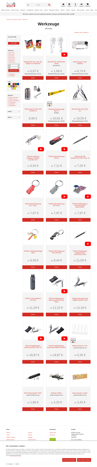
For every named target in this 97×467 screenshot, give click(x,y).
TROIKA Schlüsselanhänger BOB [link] (33, 252)
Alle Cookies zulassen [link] (84, 460)
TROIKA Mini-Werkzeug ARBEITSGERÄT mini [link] (80, 299)
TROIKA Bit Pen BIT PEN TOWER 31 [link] (33, 110)
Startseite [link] (8, 19)
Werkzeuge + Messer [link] (54, 10)
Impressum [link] (52, 435)
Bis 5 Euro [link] (11, 55)
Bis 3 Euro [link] (11, 54)
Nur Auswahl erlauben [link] (69, 460)
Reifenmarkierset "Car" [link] (80, 346)
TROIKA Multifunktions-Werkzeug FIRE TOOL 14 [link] (33, 346)
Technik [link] (46, 10)
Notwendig (10, 464)
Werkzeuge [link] (25, 19)
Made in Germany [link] (5, 10)
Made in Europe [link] (15, 10)
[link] (11, 5)
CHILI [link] (7, 435)
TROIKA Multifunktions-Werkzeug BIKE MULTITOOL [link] (80, 205)
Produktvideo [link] (12, 102)
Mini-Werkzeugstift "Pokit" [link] (33, 393)
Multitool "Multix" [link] (56, 393)
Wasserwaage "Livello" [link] (80, 393)
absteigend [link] (12, 75)
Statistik (17, 464)
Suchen (13, 43)
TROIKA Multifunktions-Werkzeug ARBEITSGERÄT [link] (56, 346)
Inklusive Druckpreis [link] (14, 100)
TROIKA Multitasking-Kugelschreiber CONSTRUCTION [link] (80, 252)
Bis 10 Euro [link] (12, 57)
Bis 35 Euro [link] (12, 62)
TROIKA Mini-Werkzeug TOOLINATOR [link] (56, 252)
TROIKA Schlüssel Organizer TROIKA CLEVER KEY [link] (33, 158)
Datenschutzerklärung (15, 455)
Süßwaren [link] (22, 10)
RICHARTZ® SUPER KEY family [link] (56, 62)
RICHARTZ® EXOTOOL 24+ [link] (80, 110)
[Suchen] (49, 5)
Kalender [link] (73, 10)
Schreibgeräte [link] (30, 10)
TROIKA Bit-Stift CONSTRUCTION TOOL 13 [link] (80, 157)
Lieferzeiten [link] (12, 103)
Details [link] (33, 78)
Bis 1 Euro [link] (11, 52)
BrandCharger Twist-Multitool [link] (80, 62)
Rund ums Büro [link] (80, 10)
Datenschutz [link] (53, 432)
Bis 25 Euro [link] (12, 60)
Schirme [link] (62, 10)
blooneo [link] (8, 432)
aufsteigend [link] (12, 74)
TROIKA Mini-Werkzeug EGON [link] (56, 157)
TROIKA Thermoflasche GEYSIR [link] (33, 299)
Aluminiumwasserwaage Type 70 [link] (56, 110)
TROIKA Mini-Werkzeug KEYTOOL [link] (56, 204)
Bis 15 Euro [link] (12, 59)
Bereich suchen (13, 70)
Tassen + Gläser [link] (90, 10)
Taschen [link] (68, 10)
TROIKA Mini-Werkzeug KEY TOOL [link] (33, 204)
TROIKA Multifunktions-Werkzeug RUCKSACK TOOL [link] (56, 300)
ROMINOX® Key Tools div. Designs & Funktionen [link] (33, 62)
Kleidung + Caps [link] (39, 10)
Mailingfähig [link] (12, 105)
